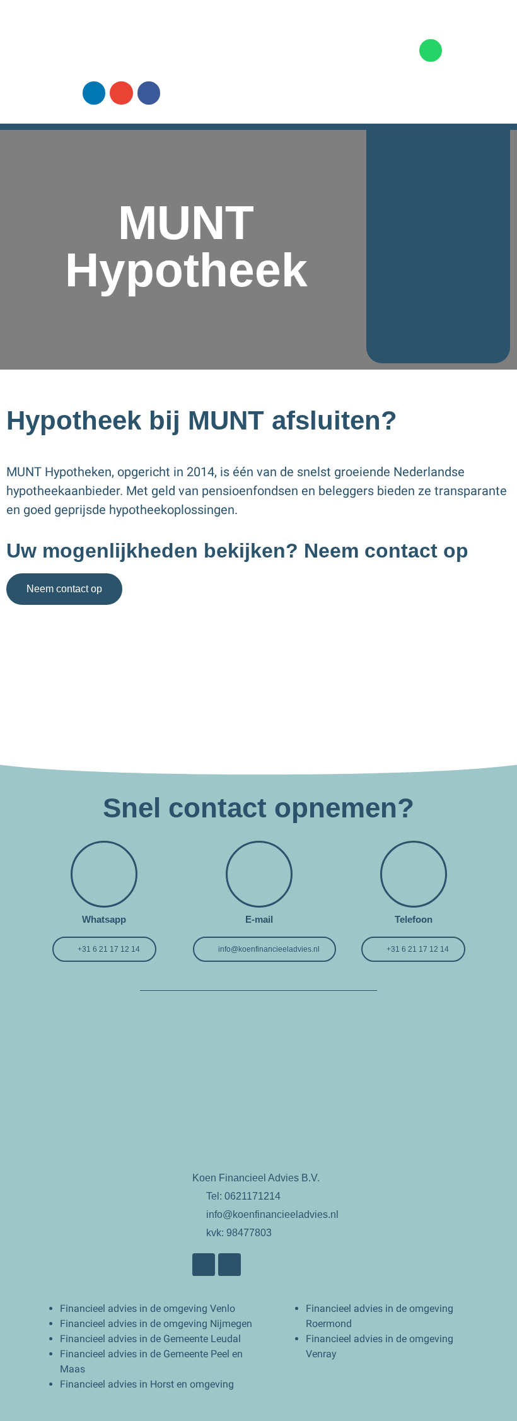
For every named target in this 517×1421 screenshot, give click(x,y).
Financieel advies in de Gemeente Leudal (150, 1339)
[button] (345, 50)
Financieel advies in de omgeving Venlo (147, 1308)
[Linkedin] (94, 92)
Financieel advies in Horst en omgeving (147, 1384)
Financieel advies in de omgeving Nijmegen (156, 1324)
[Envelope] (121, 92)
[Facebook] (148, 92)
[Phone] (430, 50)
